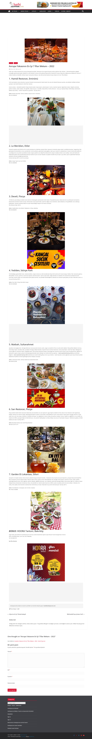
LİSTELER (34, 11)
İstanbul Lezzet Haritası (13, 728)
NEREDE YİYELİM (24, 11)
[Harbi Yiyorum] (9, 11)
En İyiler (11, 63)
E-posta (10, 676)
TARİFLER (57, 11)
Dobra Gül (19, 69)
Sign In (9, 716)
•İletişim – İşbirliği (65, 11)
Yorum (10, 651)
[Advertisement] (46, 23)
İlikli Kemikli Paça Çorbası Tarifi (75, 614)
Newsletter (10, 714)
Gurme (49, 11)
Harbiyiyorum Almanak (13, 708)
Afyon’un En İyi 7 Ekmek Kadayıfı (17, 614)
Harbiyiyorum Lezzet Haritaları (15, 725)
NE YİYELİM (14, 11)
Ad (9, 670)
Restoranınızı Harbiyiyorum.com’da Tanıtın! (18, 722)
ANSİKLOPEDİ (43, 11)
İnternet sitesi (11, 683)
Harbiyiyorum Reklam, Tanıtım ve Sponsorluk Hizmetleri (21, 711)
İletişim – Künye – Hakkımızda (14, 705)
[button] (18, 11)
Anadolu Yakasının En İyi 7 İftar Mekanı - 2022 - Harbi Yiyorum (29, 641)
